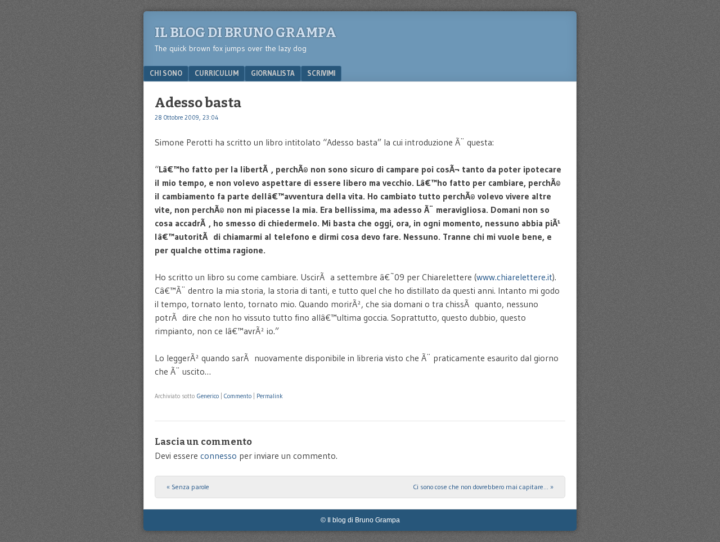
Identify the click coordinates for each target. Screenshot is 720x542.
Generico (208, 396)
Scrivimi (321, 73)
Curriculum (216, 73)
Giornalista (273, 73)
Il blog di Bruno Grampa (245, 32)
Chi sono (166, 73)
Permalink (269, 396)
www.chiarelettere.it (514, 277)
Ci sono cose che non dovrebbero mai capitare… (483, 486)
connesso (218, 455)
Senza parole (187, 486)
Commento (237, 396)
